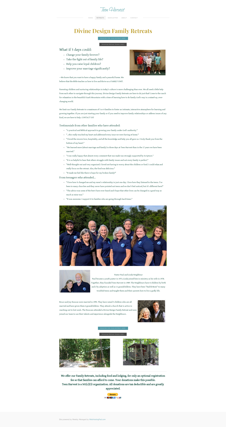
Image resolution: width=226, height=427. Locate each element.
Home (90, 18)
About (124, 18)
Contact (134, 18)
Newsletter (113, 18)
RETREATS (100, 18)
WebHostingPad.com (97, 419)
